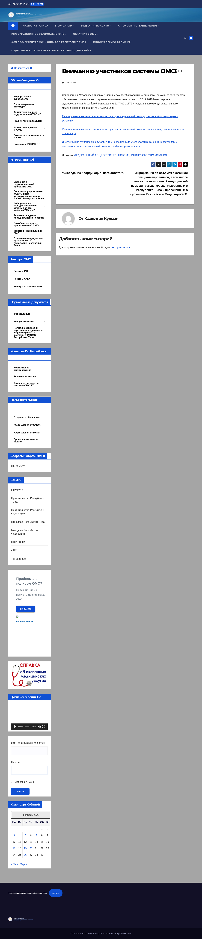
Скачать (55, 893)
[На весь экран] (43, 726)
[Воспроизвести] (15, 726)
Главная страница (35, 25)
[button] (185, 38)
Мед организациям (95, 25)
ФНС (14, 550)
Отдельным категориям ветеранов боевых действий (50, 50)
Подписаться (21, 68)
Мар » (23, 864)
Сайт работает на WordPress (84, 933)
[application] (29, 719)
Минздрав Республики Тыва (28, 522)
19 (25, 848)
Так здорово (18, 558)
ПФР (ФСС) (18, 542)
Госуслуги (17, 490)
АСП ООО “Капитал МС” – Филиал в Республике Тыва (48, 42)
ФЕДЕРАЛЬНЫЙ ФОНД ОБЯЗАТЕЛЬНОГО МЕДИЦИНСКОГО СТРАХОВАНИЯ (120, 155)
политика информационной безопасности (27, 893)
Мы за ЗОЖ (18, 466)
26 (25, 854)
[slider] (27, 726)
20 (31, 848)
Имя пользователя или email (28, 742)
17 (14, 848)
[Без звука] (39, 726)
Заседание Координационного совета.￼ (94, 173)
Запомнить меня (25, 782)
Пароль (15, 762)
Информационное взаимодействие (38, 34)
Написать (25, 609)
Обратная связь (85, 34)
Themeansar (125, 933)
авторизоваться (121, 247)
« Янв (14, 864)
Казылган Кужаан (101, 218)
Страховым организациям (138, 25)
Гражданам (64, 25)
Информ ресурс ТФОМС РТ (112, 42)
